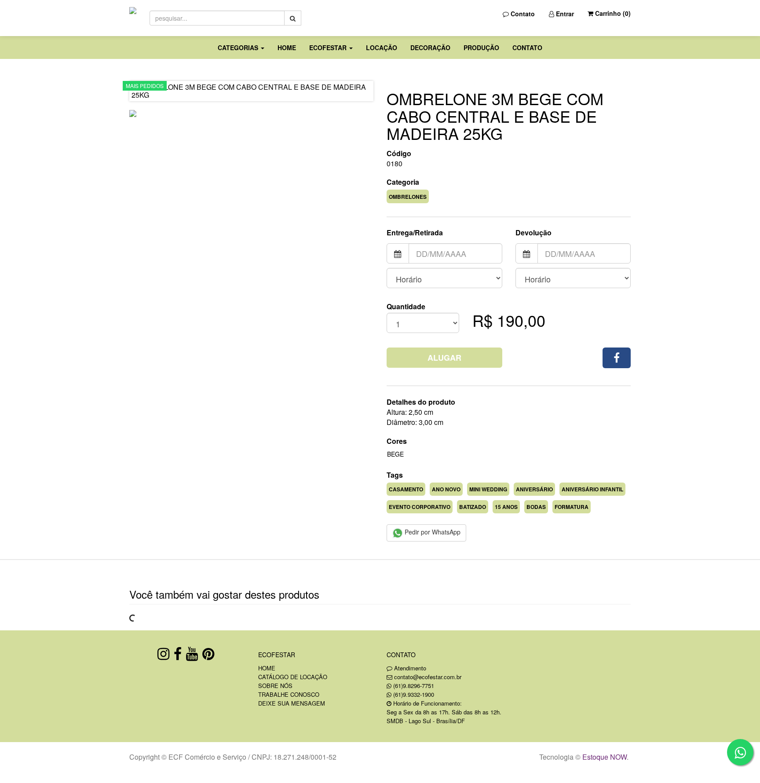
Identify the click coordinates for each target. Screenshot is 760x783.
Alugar (444, 357)
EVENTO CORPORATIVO (419, 507)
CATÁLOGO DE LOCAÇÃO (292, 677)
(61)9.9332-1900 (413, 694)
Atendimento (409, 668)
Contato (522, 13)
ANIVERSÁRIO (534, 489)
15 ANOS (506, 507)
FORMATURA (571, 507)
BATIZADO (472, 507)
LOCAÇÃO (381, 47)
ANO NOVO (446, 489)
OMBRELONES (408, 197)
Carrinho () (612, 13)
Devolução (533, 233)
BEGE (395, 454)
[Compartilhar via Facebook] (617, 358)
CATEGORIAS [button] (239, 47)
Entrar (564, 13)
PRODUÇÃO (481, 47)
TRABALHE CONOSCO (288, 694)
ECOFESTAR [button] (328, 47)
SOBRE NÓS (275, 685)
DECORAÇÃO (430, 47)
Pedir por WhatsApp (431, 531)
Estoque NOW (604, 757)
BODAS (536, 507)
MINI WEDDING (488, 489)
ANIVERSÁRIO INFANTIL (592, 489)
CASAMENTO (406, 489)
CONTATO (527, 47)
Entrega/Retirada (415, 233)
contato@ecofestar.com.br (427, 677)
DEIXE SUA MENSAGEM (291, 703)
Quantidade (406, 307)
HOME (287, 47)
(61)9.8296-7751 (413, 685)
